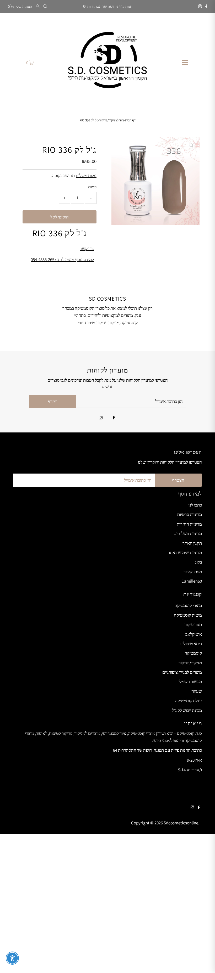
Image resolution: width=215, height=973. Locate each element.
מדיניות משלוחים (188, 533)
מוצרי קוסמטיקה (188, 605)
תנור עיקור (193, 624)
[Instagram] (200, 6)
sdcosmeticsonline (181, 823)
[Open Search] (45, 6)
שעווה (196, 691)
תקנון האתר (192, 543)
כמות (92, 187)
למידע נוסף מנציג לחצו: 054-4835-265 (62, 259)
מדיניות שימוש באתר (185, 552)
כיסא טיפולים (191, 643)
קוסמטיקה (193, 653)
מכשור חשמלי (190, 681)
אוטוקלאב (193, 634)
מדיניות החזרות (189, 524)
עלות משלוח (86, 175)
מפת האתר (193, 572)
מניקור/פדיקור (190, 663)
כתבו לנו (195, 505)
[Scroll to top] (204, 962)
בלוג (198, 562)
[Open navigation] (185, 62)
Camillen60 (191, 581)
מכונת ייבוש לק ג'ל (187, 710)
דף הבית (130, 120)
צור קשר (87, 248)
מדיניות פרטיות (189, 514)
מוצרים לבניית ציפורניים (182, 672)
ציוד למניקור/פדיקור (111, 120)
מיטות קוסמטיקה (188, 615)
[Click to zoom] (191, 145)
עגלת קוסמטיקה (188, 701)
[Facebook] (206, 6)
